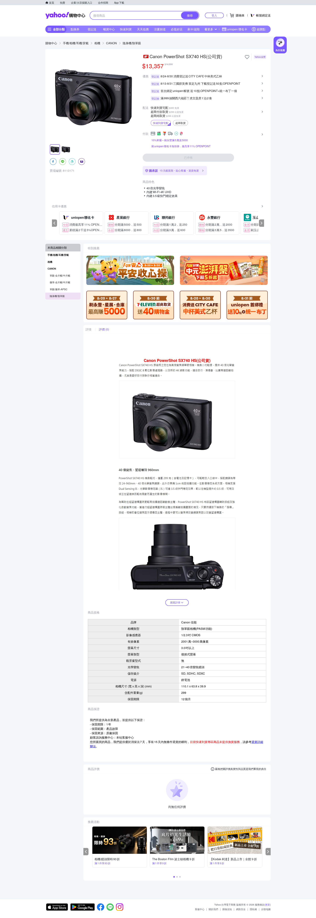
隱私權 (253, 909)
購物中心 (51, 43)
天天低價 (143, 29)
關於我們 (213, 909)
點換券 (75, 29)
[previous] (54, 223)
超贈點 (261, 29)
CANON (111, 43)
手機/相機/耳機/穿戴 (76, 43)
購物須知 (227, 909)
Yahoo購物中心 (65, 15)
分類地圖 (266, 909)
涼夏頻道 (160, 29)
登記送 (92, 29)
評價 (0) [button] (104, 329)
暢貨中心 (109, 29)
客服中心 (199, 909)
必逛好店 (177, 29)
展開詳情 (175, 602)
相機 (97, 43)
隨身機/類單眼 (132, 43)
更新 (267, 904)
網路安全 (241, 909)
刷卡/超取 (193, 29)
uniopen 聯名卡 (237, 29)
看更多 (208, 29)
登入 (214, 15)
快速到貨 (126, 29)
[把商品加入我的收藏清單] (247, 57)
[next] (261, 223)
